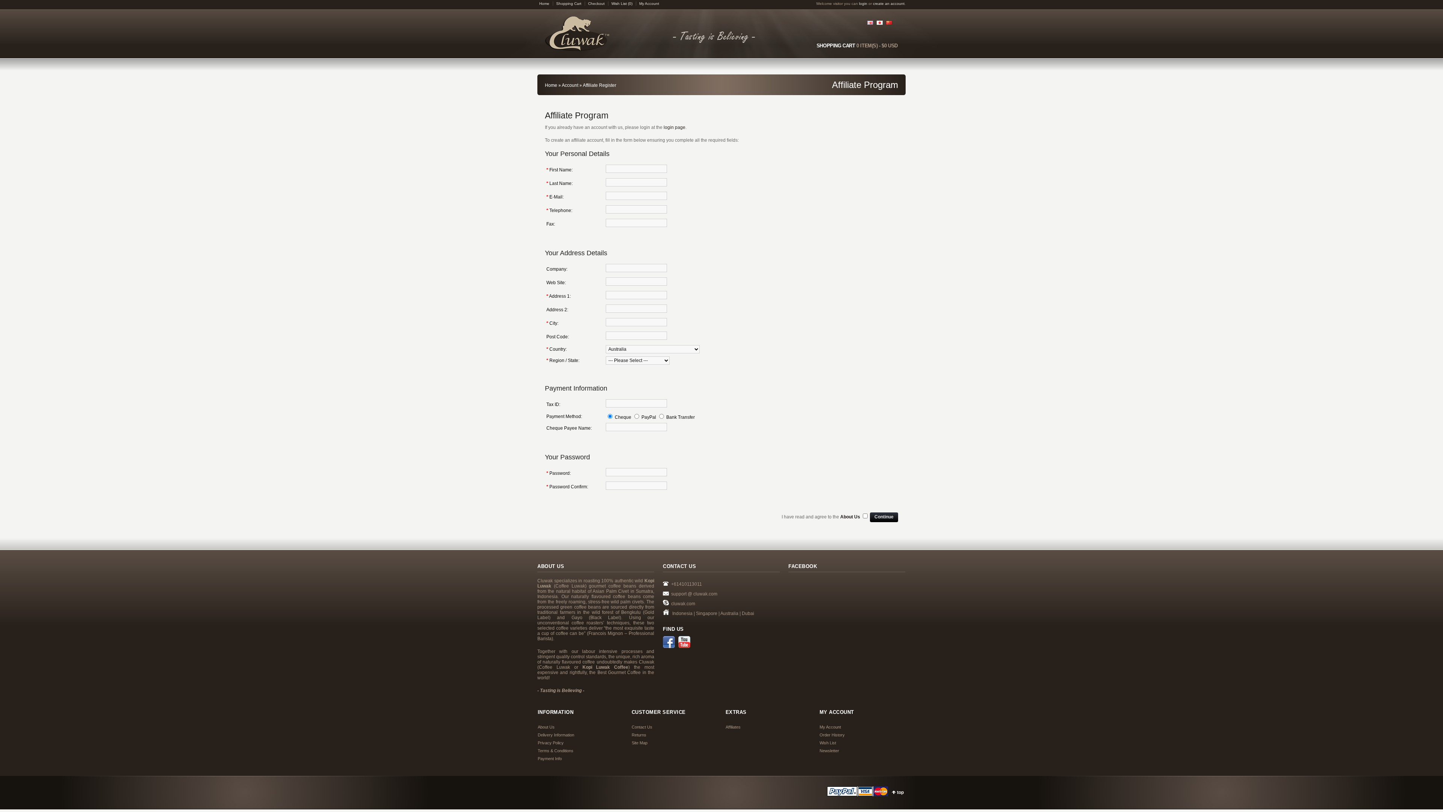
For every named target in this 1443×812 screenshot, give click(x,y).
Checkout (596, 4)
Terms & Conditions (555, 750)
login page (674, 127)
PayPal (648, 417)
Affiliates (733, 727)
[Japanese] (880, 22)
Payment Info (550, 758)
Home (544, 4)
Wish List (828, 743)
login (863, 4)
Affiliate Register (599, 85)
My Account (649, 4)
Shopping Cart (568, 4)
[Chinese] (890, 22)
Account (570, 85)
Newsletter (829, 750)
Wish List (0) (621, 4)
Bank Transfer (680, 417)
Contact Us (642, 727)
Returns (639, 735)
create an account (889, 4)
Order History (832, 735)
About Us (546, 727)
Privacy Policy (551, 743)
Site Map (639, 743)
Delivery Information (556, 735)
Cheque (623, 417)
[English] (871, 22)
